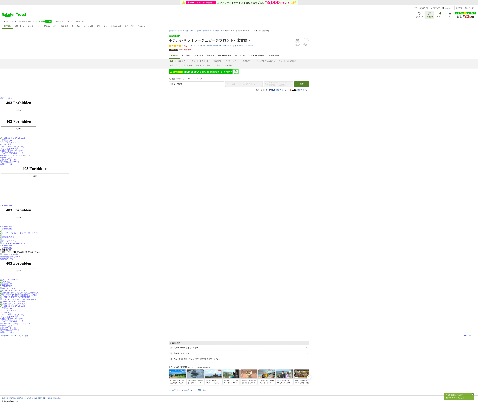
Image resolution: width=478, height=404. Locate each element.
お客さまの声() (258, 55)
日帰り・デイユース (194, 79)
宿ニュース (186, 55)
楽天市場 (459, 8)
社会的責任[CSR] (31, 398)
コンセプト (182, 61)
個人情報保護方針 (16, 398)
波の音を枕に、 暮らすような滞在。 (197, 65)
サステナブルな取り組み (245, 45)
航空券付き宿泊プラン (10, 162)
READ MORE (6, 206)
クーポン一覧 (274, 55)
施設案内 (217, 61)
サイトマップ (435, 8)
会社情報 (5, 398)
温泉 (218, 65)
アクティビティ (232, 61)
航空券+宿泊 (281, 90)
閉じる (473, 394)
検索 (301, 84)
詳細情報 (228, 65)
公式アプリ (174, 65)
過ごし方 (246, 61)
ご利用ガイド (423, 8)
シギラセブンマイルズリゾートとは (268, 61)
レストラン (204, 61)
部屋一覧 (210, 55)
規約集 (50, 398)
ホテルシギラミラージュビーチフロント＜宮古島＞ (210, 40)
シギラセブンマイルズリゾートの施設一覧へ (188, 390)
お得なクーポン (7, 164)
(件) (190, 45)
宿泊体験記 (291, 61)
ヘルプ (414, 8)
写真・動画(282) (224, 55)
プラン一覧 (198, 55)
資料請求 (57, 398)
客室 (193, 61)
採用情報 (42, 398)
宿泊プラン (176, 79)
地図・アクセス (241, 55)
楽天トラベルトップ (175, 31)
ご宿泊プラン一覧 (8, 160)
